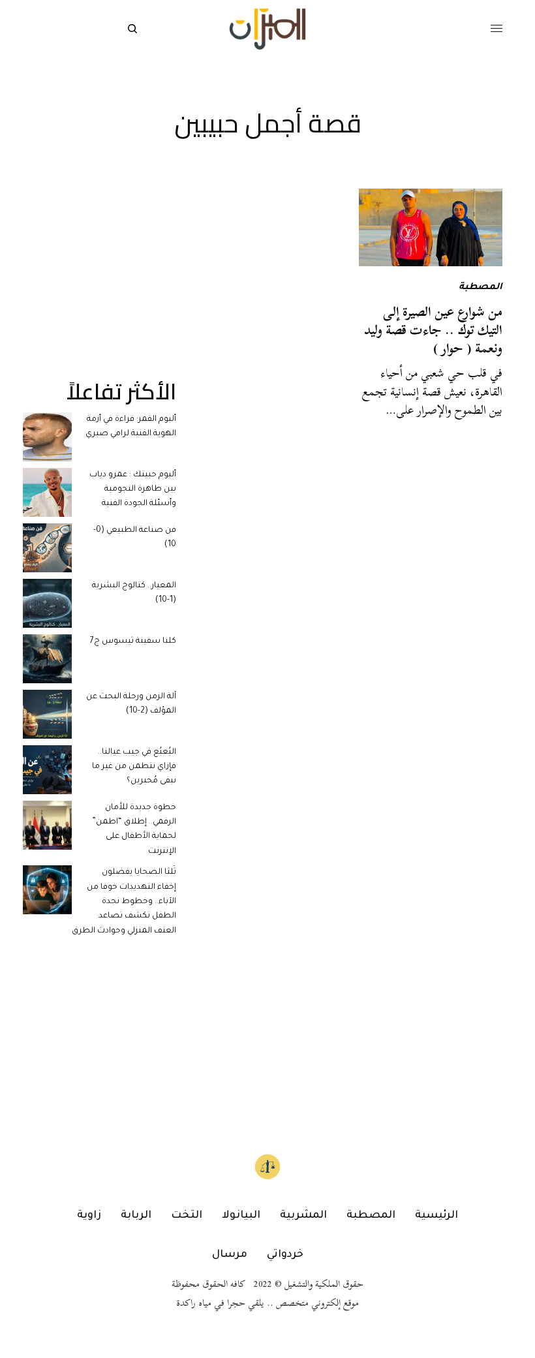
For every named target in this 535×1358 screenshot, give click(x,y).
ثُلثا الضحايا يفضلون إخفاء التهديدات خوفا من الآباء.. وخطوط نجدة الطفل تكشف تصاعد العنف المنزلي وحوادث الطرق (124, 902)
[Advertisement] (99, 254)
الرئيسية (436, 1216)
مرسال (229, 1255)
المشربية (303, 1216)
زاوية (89, 1216)
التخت (186, 1216)
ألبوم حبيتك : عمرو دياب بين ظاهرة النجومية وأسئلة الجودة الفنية (132, 490)
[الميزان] (267, 29)
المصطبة (480, 288)
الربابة (136, 1216)
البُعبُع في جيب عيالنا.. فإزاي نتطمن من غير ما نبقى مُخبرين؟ (134, 767)
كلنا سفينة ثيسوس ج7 (133, 641)
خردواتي (285, 1255)
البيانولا (241, 1216)
